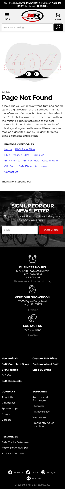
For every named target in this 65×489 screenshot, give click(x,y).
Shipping (38, 406)
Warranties (39, 417)
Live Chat (32, 335)
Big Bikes (38, 154)
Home (8, 149)
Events (6, 414)
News (43, 166)
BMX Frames (12, 160)
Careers (6, 419)
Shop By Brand (41, 369)
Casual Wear (50, 160)
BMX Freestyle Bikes (16, 154)
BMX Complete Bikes (15, 364)
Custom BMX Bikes (44, 358)
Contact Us (11, 171)
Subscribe (51, 229)
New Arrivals (10, 358)
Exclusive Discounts (14, 453)
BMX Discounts (28, 166)
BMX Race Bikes (25, 149)
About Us (7, 397)
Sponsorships (10, 408)
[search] (58, 27)
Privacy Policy (41, 411)
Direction (32, 309)
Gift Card (10, 166)
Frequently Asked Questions (43, 424)
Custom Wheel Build (45, 364)
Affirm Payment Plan (15, 447)
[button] (7, 16)
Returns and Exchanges (40, 399)
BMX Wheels (31, 160)
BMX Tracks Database (15, 442)
